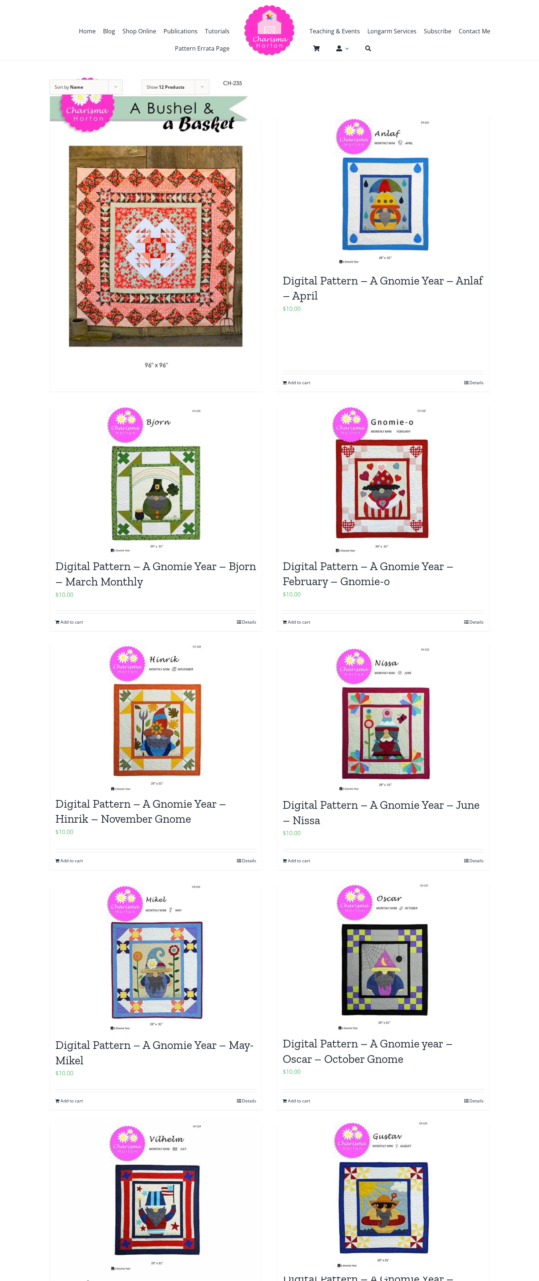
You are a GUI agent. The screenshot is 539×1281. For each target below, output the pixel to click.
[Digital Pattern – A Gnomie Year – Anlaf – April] (383, 191)
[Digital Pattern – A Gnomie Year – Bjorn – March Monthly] (156, 479)
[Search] (364, 48)
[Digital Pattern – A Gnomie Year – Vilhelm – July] (156, 1198)
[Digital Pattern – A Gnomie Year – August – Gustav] (383, 1195)
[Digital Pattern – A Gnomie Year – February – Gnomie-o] (383, 479)
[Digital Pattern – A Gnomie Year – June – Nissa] (383, 718)
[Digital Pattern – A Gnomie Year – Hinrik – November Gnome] (156, 718)
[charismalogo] (269, 7)
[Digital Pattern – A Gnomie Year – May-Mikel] (156, 957)
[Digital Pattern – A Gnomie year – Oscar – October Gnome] (383, 957)
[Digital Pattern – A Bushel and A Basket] (156, 222)
